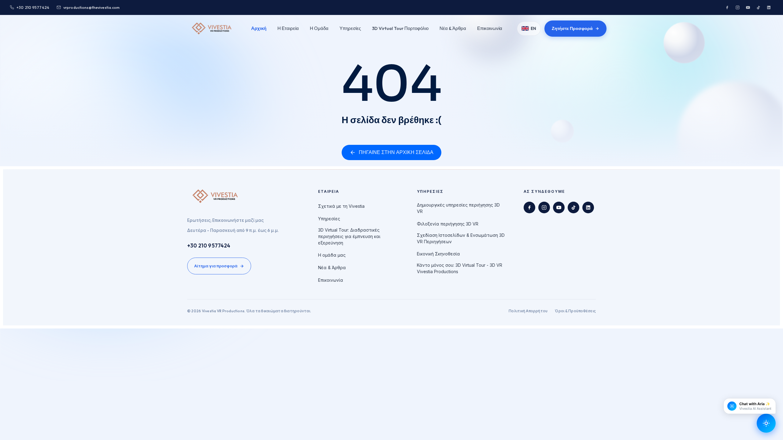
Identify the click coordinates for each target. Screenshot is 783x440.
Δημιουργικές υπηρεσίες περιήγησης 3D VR (458, 208)
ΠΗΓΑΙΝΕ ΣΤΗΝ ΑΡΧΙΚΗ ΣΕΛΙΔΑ (396, 152)
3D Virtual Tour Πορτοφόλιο (400, 28)
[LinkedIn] (768, 7)
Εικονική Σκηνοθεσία (438, 253)
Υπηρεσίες (350, 28)
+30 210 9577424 (209, 245)
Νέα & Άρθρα (453, 28)
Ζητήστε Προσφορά (572, 28)
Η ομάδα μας (332, 255)
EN (533, 28)
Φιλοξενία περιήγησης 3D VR (447, 223)
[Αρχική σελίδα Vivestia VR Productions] (211, 28)
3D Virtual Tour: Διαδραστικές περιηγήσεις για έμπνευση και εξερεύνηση (349, 236)
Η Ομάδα (319, 28)
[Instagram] (737, 7)
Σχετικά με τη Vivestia (341, 206)
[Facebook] (727, 7)
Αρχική (258, 28)
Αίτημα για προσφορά (215, 265)
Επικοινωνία (489, 28)
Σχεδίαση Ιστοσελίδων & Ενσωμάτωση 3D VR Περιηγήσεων (461, 238)
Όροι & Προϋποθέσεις (575, 311)
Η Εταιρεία (288, 28)
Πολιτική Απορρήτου (528, 311)
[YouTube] (747, 7)
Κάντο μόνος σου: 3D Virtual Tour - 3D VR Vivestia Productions (459, 268)
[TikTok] (758, 7)
